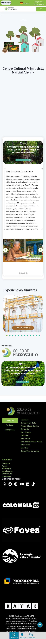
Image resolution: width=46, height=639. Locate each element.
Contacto (6, 463)
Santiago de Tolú (28, 423)
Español (26, 3)
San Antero (26, 439)
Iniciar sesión (39, 4)
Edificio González (23, 328)
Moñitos (24, 448)
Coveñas (25, 420)
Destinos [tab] (10, 421)
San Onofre (26, 432)
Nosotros (7, 459)
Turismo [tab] (9, 425)
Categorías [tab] (10, 430)
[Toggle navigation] (41, 9)
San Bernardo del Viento (32, 442)
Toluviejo (25, 435)
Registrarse (39, 2)
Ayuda (4, 466)
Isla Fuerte (25, 445)
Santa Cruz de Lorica (30, 451)
